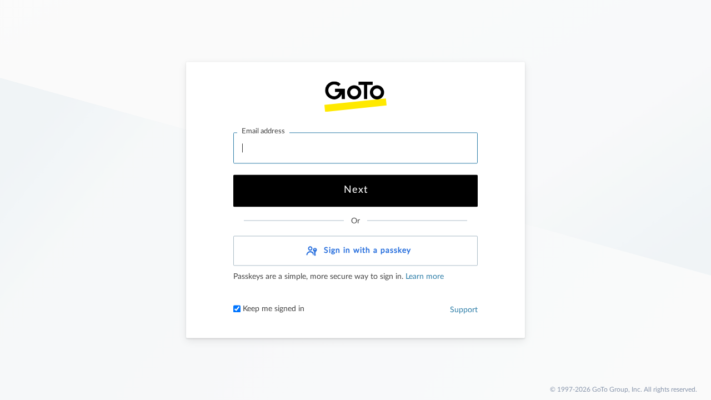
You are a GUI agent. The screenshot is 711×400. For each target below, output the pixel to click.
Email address (263, 131)
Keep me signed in (272, 309)
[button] (355, 251)
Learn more (423, 277)
